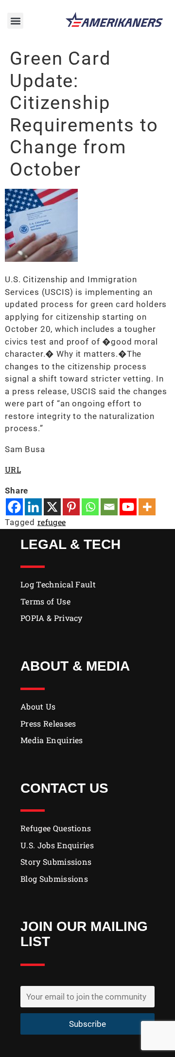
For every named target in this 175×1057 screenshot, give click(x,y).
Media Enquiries (51, 740)
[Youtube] (128, 506)
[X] (52, 506)
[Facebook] (14, 506)
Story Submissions (55, 862)
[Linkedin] (33, 506)
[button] (15, 21)
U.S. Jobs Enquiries (57, 845)
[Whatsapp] (90, 506)
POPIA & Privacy (51, 618)
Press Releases (48, 723)
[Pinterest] (71, 506)
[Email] (109, 506)
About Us (38, 706)
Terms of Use (45, 601)
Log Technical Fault (58, 584)
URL (13, 469)
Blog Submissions (54, 879)
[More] (147, 506)
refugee (51, 522)
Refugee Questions (55, 828)
